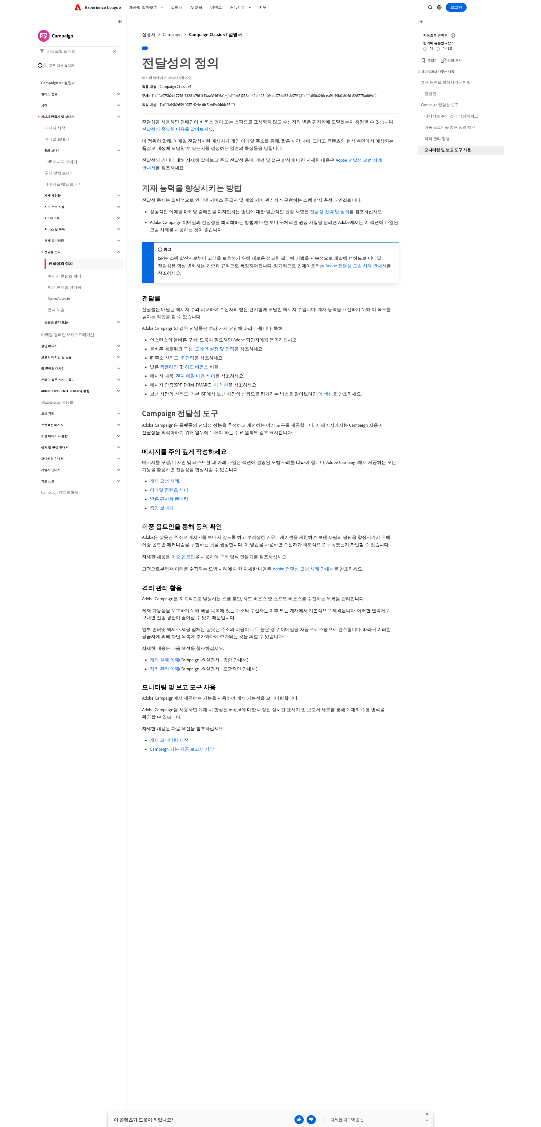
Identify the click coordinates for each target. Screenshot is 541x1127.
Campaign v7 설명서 (58, 82)
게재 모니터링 (54, 241)
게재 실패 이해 (164, 660)
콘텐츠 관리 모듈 (56, 322)
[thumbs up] (299, 1119)
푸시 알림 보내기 (59, 172)
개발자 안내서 (51, 470)
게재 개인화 (53, 195)
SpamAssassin (59, 298)
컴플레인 (169, 367)
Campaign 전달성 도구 (440, 104)
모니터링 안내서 (52, 459)
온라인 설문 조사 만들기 (58, 380)
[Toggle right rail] (420, 22)
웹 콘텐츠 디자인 (53, 368)
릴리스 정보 (49, 94)
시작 (44, 105)
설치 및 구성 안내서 (54, 447)
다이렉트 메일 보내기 (63, 184)
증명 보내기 (162, 508)
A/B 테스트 (52, 218)
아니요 (447, 48)
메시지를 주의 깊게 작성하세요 (451, 116)
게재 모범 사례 (164, 481)
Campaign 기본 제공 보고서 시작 (182, 749)
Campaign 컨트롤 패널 (60, 492)
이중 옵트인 (183, 556)
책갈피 (432, 60)
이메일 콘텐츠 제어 (169, 490)
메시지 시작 (55, 127)
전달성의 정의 (60, 263)
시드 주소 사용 (55, 207)
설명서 (149, 34)
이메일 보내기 (57, 139)
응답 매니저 (49, 346)
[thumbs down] (311, 1119)
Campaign (172, 34)
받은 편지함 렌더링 (169, 499)
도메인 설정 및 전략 (214, 349)
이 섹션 (221, 385)
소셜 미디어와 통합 (54, 436)
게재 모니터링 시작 (169, 740)
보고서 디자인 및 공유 (56, 357)
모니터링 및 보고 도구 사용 (447, 149)
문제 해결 (56, 309)
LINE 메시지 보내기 (61, 161)
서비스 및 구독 (55, 229)
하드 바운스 (197, 367)
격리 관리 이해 (164, 669)
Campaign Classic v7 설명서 (215, 34)
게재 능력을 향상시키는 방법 (446, 82)
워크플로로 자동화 (57, 402)
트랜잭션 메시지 (52, 425)
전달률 (430, 93)
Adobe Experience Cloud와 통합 (65, 391)
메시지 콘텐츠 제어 (64, 276)
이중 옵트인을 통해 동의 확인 (449, 127)
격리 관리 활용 (437, 138)
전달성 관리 (52, 252)
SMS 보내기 (53, 150)
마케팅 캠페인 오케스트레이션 (67, 334)
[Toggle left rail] (120, 22)
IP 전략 (187, 358)
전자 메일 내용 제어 (195, 376)
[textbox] (78, 51)
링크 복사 (454, 60)
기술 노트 (47, 481)
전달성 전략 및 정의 (329, 211)
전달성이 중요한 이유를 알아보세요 (177, 129)
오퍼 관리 (47, 413)
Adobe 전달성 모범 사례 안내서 (356, 265)
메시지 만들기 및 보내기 (57, 117)
